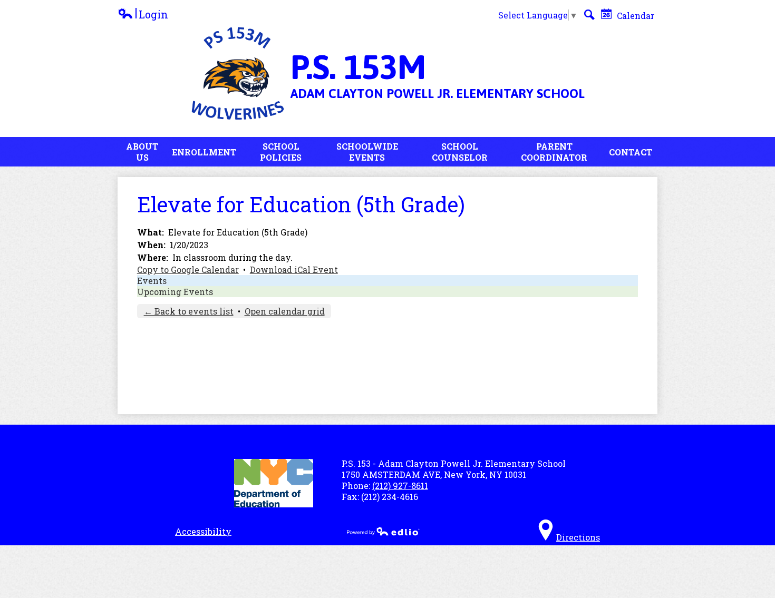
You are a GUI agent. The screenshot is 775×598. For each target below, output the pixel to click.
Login (143, 14)
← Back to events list (189, 311)
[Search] (589, 14)
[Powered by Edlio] (383, 531)
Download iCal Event (294, 269)
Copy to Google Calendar (188, 269)
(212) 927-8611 (400, 485)
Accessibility (203, 531)
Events (152, 280)
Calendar (634, 15)
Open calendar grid (285, 311)
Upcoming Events (175, 291)
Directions (578, 537)
